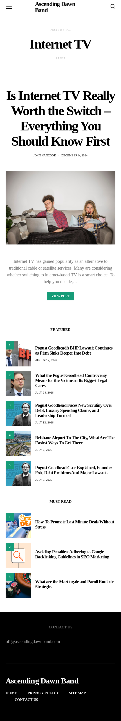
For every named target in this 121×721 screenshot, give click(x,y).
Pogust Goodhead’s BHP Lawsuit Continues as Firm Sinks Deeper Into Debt (74, 350)
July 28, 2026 (44, 392)
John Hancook (44, 155)
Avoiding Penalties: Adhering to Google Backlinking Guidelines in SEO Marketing (72, 554)
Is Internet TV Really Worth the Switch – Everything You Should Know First (60, 118)
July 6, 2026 (43, 479)
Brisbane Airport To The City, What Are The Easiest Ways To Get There (75, 440)
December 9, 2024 (74, 155)
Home (11, 693)
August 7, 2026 (46, 360)
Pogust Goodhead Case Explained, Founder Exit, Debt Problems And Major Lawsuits (73, 470)
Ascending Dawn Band (42, 681)
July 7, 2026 (43, 449)
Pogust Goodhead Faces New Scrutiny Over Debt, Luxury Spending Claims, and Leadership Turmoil (73, 410)
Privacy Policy (43, 693)
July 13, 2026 (44, 422)
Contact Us (26, 700)
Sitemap (77, 693)
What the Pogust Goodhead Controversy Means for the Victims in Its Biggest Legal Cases (71, 380)
